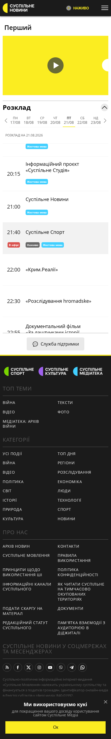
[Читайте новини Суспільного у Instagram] (39, 667)
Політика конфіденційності (78, 572)
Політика (13, 481)
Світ (7, 490)
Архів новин (16, 546)
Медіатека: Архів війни (21, 424)
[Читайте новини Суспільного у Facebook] (17, 667)
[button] (55, 65)
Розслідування (74, 472)
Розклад (17, 107)
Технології (69, 500)
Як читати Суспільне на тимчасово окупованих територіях (81, 592)
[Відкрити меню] (106, 8)
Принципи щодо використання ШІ (22, 572)
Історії (10, 500)
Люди (64, 490)
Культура (13, 518)
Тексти (65, 402)
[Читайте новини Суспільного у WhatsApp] (82, 667)
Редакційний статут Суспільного (25, 625)
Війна (9, 402)
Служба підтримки (60, 344)
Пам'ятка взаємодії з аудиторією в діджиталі (81, 627)
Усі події (12, 453)
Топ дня (67, 453)
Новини (66, 518)
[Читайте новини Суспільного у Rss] (7, 667)
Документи (70, 608)
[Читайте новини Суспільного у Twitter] (28, 667)
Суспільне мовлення (26, 555)
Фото (64, 411)
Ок (55, 727)
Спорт (64, 509)
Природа (12, 509)
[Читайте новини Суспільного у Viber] (61, 667)
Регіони (66, 462)
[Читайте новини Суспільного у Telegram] (71, 667)
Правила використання (74, 558)
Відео (9, 411)
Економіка (70, 481)
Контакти (68, 546)
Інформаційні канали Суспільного (27, 587)
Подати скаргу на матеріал (23, 611)
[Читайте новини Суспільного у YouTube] (50, 667)
